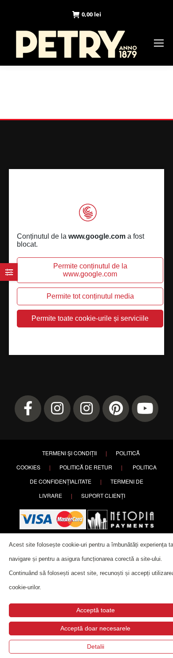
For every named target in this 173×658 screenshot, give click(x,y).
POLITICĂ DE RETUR (85, 467)
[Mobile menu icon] (158, 43)
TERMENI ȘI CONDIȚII (69, 453)
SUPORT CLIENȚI (103, 495)
